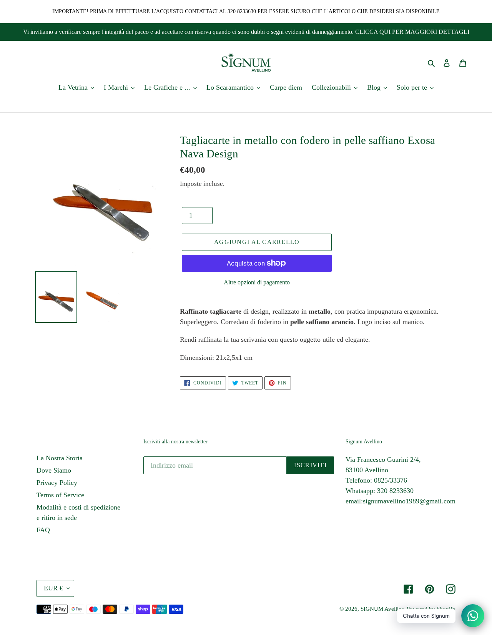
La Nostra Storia (60, 458)
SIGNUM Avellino (383, 609)
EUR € (53, 588)
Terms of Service (60, 495)
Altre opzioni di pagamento (257, 282)
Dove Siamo (54, 470)
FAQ (43, 530)
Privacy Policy (57, 482)
